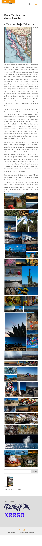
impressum (14, 533)
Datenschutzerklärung (27, 533)
